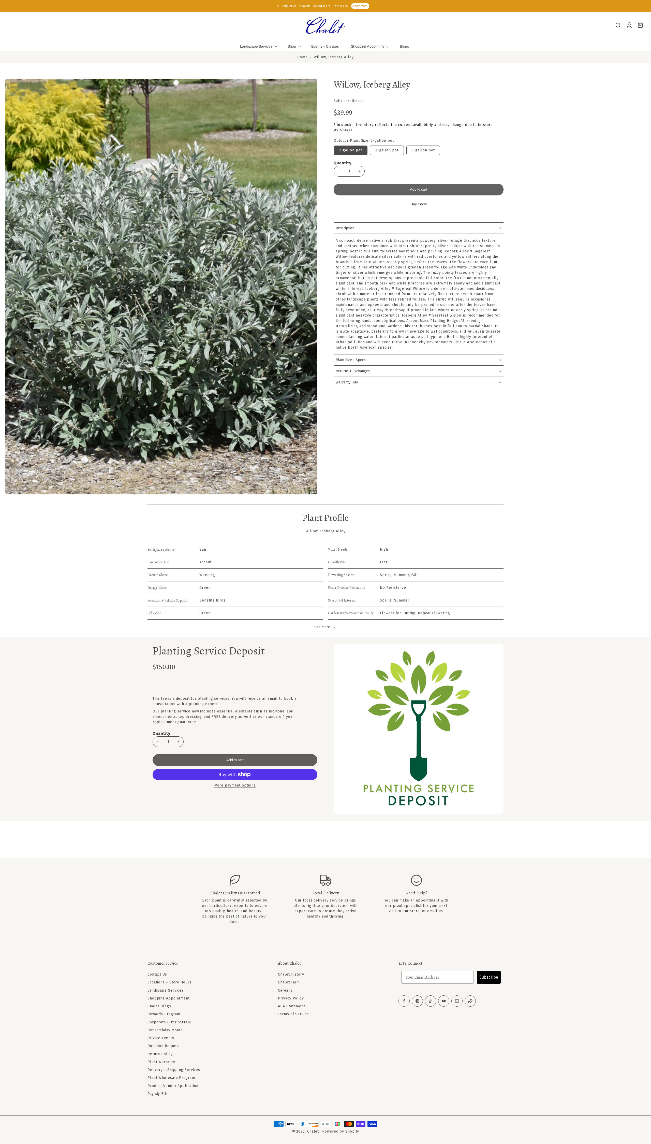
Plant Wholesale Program (171, 1078)
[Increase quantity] (359, 171)
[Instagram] (417, 1001)
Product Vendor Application (172, 1085)
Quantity (342, 163)
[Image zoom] (161, 286)
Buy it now (418, 204)
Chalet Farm (289, 982)
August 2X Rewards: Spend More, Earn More (315, 6)
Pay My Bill (157, 1094)
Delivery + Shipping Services (173, 1070)
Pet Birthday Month (165, 1030)
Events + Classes (325, 46)
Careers (285, 990)
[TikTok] (430, 1001)
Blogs (404, 46)
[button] (419, 189)
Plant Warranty (161, 1062)
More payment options (235, 786)
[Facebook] (404, 1001)
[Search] (618, 25)
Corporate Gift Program (169, 1022)
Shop (292, 46)
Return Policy (160, 1054)
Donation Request (163, 1046)
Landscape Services (256, 46)
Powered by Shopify (340, 1131)
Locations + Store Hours (169, 982)
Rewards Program (163, 1014)
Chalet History (291, 974)
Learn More (360, 5)
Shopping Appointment (369, 46)
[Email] (457, 1001)
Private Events (160, 1038)
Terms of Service (293, 1014)
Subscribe (488, 977)
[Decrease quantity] (339, 171)
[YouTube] (443, 1001)
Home (302, 57)
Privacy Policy (291, 998)
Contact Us (157, 974)
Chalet (313, 1131)
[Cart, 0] (640, 25)
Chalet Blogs (159, 1006)
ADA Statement (291, 1006)
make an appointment (419, 900)
